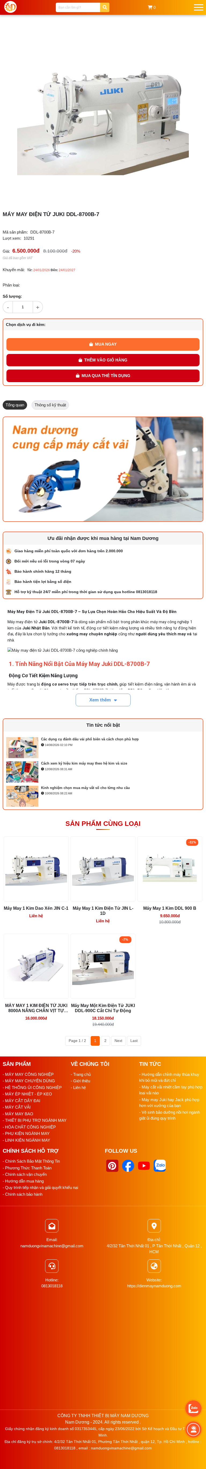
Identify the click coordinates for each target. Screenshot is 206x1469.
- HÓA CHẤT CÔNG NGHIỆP (29, 1127)
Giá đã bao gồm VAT (17, 258)
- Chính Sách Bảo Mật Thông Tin (31, 1161)
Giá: (6, 251)
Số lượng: (12, 296)
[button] (184, 30)
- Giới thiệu (80, 1081)
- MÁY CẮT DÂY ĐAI (21, 1100)
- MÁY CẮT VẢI (17, 1107)
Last (134, 1040)
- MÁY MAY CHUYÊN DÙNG (29, 1081)
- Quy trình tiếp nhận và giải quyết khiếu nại (40, 1187)
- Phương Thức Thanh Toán (27, 1168)
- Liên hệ (78, 1087)
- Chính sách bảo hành (22, 1194)
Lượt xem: (12, 238)
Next (118, 1040)
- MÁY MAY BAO (18, 1114)
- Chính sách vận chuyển (25, 1174)
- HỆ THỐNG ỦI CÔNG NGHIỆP (32, 1087)
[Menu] (198, 7)
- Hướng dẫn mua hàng (23, 1181)
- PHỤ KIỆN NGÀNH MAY (26, 1133)
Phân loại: (11, 285)
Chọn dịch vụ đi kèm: (26, 324)
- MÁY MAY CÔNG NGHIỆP (28, 1074)
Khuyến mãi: (14, 269)
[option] (103, 747)
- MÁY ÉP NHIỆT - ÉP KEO (27, 1094)
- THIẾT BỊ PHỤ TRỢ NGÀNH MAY (35, 1120)
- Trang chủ (81, 1074)
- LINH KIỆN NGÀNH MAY (26, 1140)
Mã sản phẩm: (15, 232)
